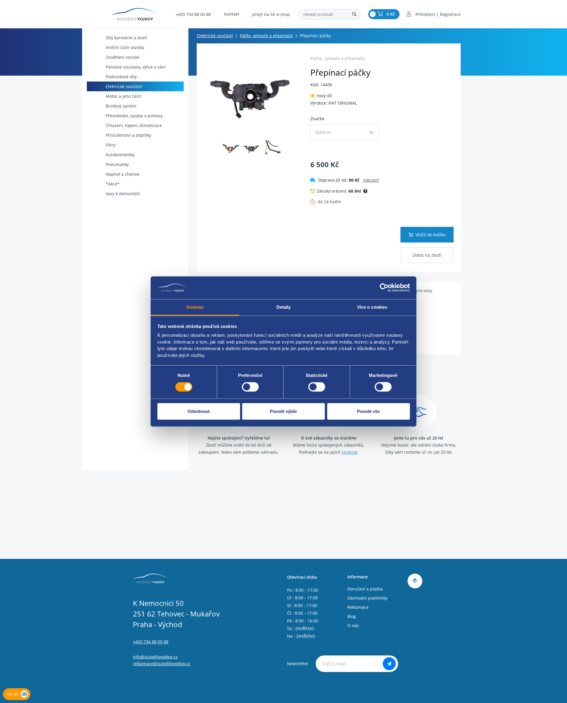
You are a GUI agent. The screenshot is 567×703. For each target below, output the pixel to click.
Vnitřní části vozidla (125, 47)
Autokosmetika (120, 154)
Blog (351, 616)
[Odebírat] (389, 663)
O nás (353, 625)
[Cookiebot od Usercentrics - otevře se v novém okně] (384, 287)
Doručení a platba (365, 589)
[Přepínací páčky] (251, 95)
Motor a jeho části (123, 96)
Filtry (110, 145)
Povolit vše (368, 411)
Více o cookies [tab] (372, 307)
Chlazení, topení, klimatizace (134, 125)
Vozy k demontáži (123, 193)
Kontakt (231, 14)
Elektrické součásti (124, 86)
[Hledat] (354, 14)
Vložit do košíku (431, 234)
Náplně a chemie (122, 174)
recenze (349, 452)
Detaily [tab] (283, 307)
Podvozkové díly (121, 76)
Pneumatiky (117, 164)
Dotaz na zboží (427, 255)
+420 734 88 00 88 (193, 14)
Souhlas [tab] (194, 307)
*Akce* (113, 184)
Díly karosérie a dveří (126, 37)
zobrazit (371, 180)
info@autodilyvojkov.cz (155, 657)
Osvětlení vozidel (122, 57)
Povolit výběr (283, 411)
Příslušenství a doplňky (128, 135)
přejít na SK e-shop (271, 14)
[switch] (250, 387)
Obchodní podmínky (367, 598)
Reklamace (358, 607)
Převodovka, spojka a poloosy (134, 115)
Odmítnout (199, 411)
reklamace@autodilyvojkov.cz (161, 663)
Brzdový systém (121, 106)
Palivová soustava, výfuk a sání (136, 67)
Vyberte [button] (322, 132)
